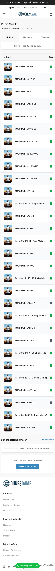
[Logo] (28, 14)
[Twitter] (9, 566)
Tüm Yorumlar (47, 440)
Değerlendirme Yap (27, 466)
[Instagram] (4, 567)
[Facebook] (14, 567)
